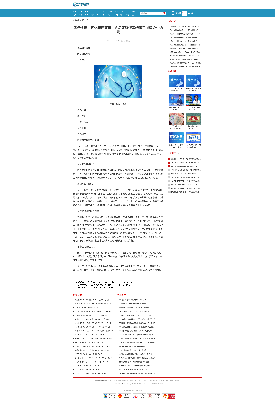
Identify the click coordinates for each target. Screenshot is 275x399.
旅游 (133, 11)
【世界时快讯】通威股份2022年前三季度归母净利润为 (93, 311)
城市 (110, 15)
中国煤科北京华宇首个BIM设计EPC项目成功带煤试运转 (188, 181)
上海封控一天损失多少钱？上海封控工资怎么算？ (186, 170)
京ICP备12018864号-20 (118, 384)
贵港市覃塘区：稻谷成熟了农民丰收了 (88, 369)
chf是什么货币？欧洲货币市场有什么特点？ (133, 369)
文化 (98, 11)
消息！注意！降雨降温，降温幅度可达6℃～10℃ (135, 311)
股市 (92, 11)
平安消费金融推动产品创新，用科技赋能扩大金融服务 (137, 327)
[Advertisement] (146, 4)
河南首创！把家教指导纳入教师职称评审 (88, 354)
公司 (110, 11)
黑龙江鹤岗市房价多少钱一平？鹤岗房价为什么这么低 (137, 338)
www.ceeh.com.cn (100, 380)
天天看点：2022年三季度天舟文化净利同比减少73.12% (93, 338)
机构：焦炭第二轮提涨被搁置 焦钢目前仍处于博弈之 (187, 177)
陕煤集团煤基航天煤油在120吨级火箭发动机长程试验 (187, 192)
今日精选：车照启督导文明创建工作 (87, 366)
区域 (116, 11)
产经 (80, 11)
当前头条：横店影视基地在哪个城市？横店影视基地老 (137, 373)
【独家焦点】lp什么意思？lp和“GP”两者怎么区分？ (136, 335)
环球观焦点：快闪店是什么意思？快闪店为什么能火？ (137, 358)
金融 (86, 11)
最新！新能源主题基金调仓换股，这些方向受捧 (91, 373)
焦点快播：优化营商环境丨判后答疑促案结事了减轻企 (93, 300)
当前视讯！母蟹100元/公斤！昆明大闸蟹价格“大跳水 (92, 319)
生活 (92, 15)
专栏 (86, 15)
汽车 (98, 15)
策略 (80, 15)
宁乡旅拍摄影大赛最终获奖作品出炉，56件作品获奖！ (93, 315)
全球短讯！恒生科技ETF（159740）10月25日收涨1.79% (94, 331)
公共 (127, 11)
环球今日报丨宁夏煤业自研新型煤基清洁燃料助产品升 (187, 159)
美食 (74, 15)
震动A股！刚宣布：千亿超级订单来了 (87, 307)
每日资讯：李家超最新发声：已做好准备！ (133, 300)
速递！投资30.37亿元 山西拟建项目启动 (182, 184)
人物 (122, 11)
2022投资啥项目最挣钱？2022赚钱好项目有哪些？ (186, 166)
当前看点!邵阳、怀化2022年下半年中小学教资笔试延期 (93, 358)
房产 (104, 15)
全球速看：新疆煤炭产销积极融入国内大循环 (184, 188)
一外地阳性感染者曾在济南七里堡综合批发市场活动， (93, 346)
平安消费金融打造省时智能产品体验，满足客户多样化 (137, 331)
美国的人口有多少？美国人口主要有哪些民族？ (135, 362)
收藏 (116, 15)
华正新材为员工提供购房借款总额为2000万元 (90, 335)
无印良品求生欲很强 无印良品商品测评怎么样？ (185, 163)
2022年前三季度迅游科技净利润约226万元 (89, 342)
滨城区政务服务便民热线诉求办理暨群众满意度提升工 (93, 350)
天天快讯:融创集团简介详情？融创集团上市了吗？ (136, 354)
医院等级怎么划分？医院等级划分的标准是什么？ (135, 366)
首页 (83, 20)
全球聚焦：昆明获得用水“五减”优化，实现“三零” (135, 315)
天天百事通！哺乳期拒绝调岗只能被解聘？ (133, 304)
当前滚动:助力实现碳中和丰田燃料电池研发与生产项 (92, 362)
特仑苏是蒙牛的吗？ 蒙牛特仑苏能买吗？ (183, 173)
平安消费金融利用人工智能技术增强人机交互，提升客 (137, 323)
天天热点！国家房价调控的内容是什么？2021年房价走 (137, 342)
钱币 (122, 15)
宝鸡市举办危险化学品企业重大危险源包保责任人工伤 (137, 319)
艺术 (104, 11)
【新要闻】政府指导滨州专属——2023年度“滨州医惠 (93, 327)
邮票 (127, 15)
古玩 (133, 15)
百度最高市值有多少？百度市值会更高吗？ (133, 346)
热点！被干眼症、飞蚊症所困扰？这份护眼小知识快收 (93, 323)
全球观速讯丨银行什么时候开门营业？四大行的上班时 (188, 67)
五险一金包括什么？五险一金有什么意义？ (133, 350)
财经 (74, 11)
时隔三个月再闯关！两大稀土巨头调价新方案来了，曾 (93, 304)
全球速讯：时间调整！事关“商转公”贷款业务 (134, 307)
